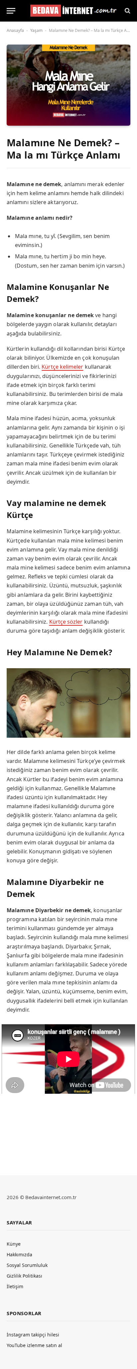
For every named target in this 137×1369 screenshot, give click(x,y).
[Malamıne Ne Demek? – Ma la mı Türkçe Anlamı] (68, 85)
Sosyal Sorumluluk (27, 1265)
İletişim (15, 1286)
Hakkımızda (19, 1254)
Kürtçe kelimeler (62, 366)
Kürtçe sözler (66, 621)
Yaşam (36, 30)
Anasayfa (15, 30)
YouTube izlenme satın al (34, 1345)
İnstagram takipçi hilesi (33, 1334)
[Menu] (11, 10)
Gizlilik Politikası (24, 1276)
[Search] (126, 10)
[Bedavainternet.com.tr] (71, 10)
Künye (14, 1244)
